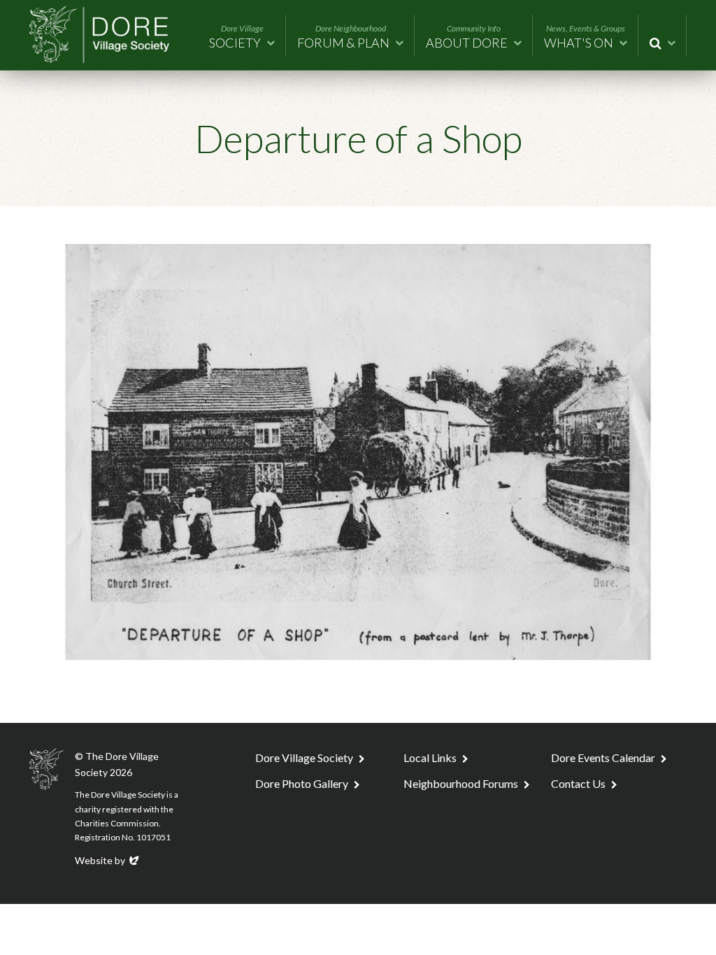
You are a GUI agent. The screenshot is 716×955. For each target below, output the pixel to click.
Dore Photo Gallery (301, 783)
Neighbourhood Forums (460, 783)
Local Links (430, 757)
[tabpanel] (358, 452)
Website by (108, 860)
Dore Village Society (304, 757)
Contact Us (578, 783)
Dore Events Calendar (603, 757)
